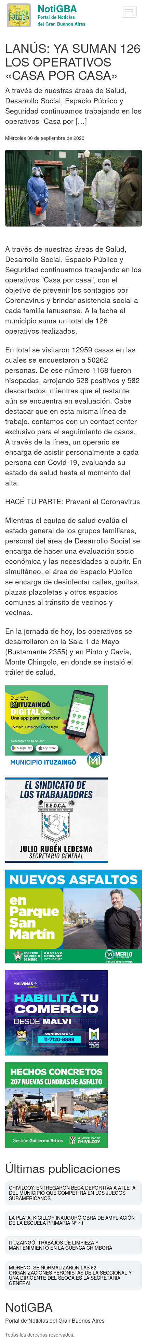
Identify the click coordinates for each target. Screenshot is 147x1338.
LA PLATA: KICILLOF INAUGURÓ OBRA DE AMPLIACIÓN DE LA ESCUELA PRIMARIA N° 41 (72, 1220)
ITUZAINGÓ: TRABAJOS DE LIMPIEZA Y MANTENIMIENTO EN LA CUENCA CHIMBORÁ (60, 1245)
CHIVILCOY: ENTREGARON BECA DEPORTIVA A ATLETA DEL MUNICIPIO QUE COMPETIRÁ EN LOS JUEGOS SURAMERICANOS (72, 1193)
